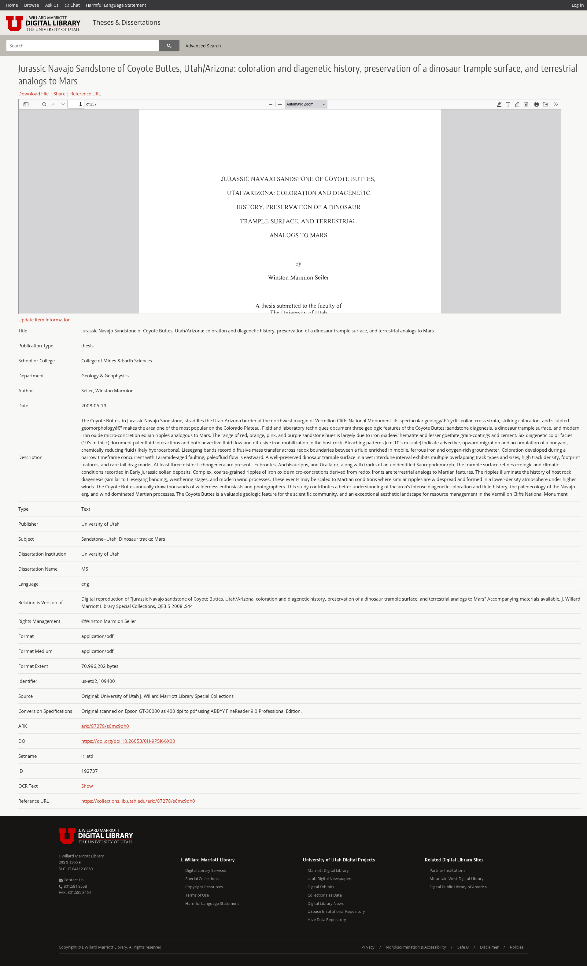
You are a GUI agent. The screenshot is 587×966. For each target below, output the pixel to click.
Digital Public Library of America (458, 887)
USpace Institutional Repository (336, 911)
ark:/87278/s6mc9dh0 (105, 726)
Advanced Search (203, 46)
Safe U (463, 947)
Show (87, 786)
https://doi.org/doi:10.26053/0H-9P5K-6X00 (128, 741)
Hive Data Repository (327, 919)
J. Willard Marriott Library (81, 856)
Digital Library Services (205, 870)
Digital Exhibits (321, 887)
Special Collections (202, 878)
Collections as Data (325, 895)
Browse (31, 5)
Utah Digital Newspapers (330, 878)
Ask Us (52, 5)
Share (59, 94)
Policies (516, 947)
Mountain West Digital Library (457, 878)
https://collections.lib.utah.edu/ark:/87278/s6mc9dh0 (138, 801)
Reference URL (85, 94)
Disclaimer (489, 947)
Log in (578, 5)
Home (12, 5)
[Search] (169, 45)
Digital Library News (326, 903)
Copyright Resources (204, 887)
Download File (33, 94)
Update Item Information (44, 319)
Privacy (368, 947)
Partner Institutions (447, 870)
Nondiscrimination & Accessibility (416, 947)
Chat (74, 5)
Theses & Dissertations (127, 22)
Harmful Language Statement (116, 5)
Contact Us (73, 880)
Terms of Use (197, 895)
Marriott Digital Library (328, 870)
